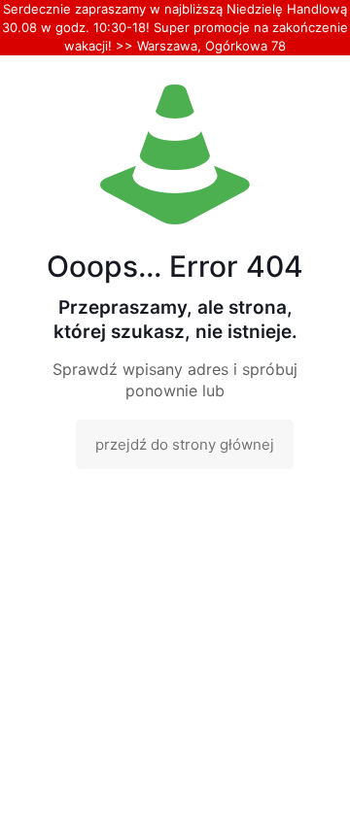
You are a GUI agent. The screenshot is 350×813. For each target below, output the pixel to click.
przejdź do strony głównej (184, 444)
